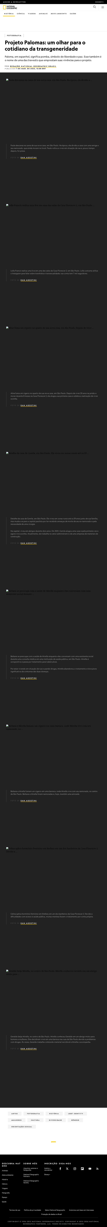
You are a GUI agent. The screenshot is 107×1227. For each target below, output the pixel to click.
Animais (43, 13)
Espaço (4, 1197)
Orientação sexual (21, 1126)
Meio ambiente (7, 1175)
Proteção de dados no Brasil (51, 1214)
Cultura (35, 1120)
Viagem (32, 13)
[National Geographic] (4, 7)
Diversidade (55, 1120)
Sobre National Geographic (55, 1210)
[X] (68, 1169)
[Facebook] (61, 1169)
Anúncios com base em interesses (81, 1210)
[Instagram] (75, 1169)
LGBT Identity (75, 1113)
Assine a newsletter (14, 2)
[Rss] (98, 1169)
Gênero (75, 1120)
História (9, 13)
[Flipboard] (83, 1169)
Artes (14, 1113)
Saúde (73, 13)
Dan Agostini (29, 158)
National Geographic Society (31, 1182)
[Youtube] (91, 1169)
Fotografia (14, 35)
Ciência (21, 13)
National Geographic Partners (31, 1175)
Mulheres (16, 1120)
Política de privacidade (32, 1210)
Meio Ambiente (59, 13)
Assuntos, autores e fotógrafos (30, 1169)
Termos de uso (14, 1210)
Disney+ (100, 2)
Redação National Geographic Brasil (33, 66)
